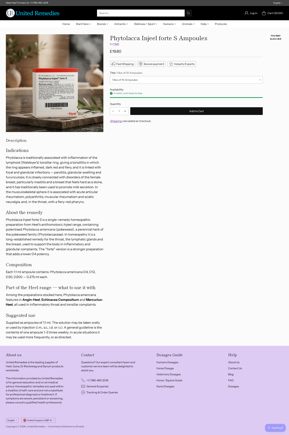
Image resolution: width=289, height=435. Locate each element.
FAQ (231, 380)
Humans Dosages (167, 362)
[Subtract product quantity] (113, 111)
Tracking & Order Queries (102, 392)
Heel (116, 44)
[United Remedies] (32, 13)
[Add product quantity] (125, 111)
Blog (231, 374)
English (277, 3)
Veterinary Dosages (168, 374)
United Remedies (36, 426)
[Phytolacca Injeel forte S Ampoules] (54, 83)
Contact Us (235, 368)
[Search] (188, 13)
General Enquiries (97, 386)
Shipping (116, 121)
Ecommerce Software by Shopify (66, 426)
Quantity (115, 104)
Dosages (233, 386)
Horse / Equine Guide (169, 380)
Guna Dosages (165, 386)
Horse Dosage (165, 368)
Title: (126, 72)
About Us (233, 362)
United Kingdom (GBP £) (39, 420)
